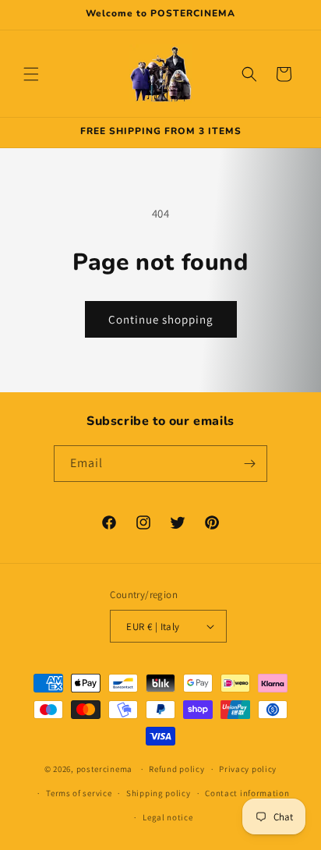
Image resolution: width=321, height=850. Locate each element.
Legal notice (167, 817)
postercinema (104, 768)
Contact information (247, 793)
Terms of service (78, 793)
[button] (31, 74)
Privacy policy (248, 768)
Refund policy (176, 768)
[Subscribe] (249, 463)
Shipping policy (158, 793)
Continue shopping (160, 319)
